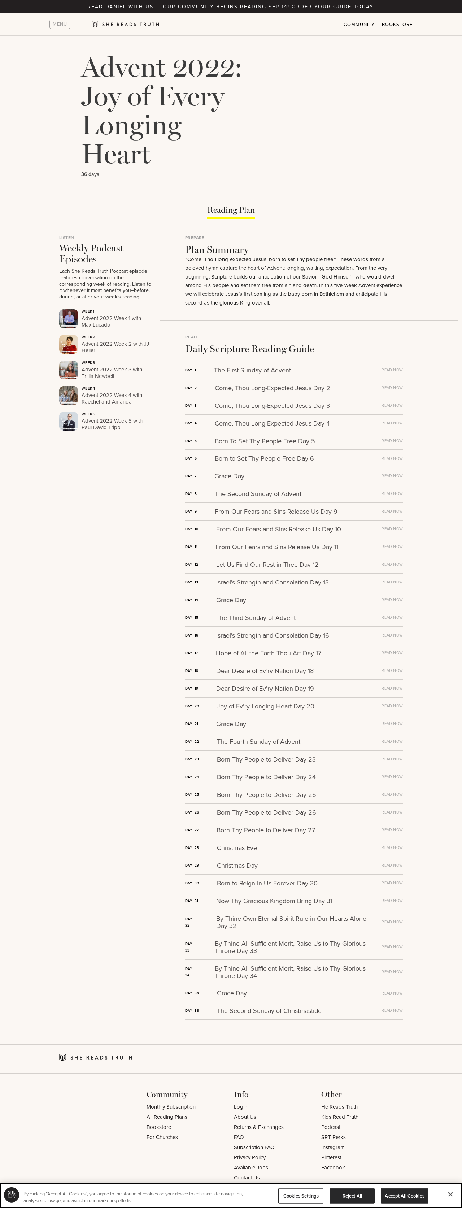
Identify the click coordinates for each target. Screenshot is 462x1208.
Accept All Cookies (404, 1195)
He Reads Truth (339, 1106)
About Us (245, 1117)
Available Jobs (251, 1167)
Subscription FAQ (254, 1147)
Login (240, 1106)
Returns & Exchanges (259, 1127)
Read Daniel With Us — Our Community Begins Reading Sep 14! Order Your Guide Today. (231, 6)
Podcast (330, 1127)
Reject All (352, 1195)
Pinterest (331, 1157)
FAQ (239, 1137)
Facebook (333, 1167)
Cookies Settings (301, 1195)
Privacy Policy (250, 1157)
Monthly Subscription (171, 1106)
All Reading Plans (167, 1117)
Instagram (333, 1147)
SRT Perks (333, 1137)
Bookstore (397, 24)
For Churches (162, 1137)
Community (359, 24)
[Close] (450, 1195)
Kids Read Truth (339, 1117)
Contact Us (247, 1177)
